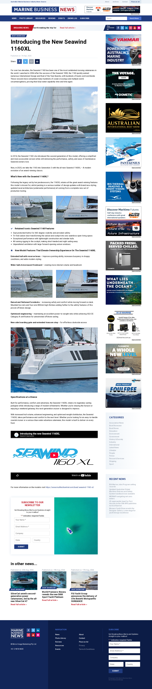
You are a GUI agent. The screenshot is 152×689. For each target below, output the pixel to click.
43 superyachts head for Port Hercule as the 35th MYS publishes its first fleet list (122, 503)
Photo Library (26, 18)
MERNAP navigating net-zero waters (120, 498)
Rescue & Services (116, 458)
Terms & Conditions (87, 649)
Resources (40, 18)
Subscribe (84, 18)
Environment (114, 434)
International (114, 445)
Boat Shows (114, 428)
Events (61, 18)
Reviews (51, 18)
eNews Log (72, 18)
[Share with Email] (31, 61)
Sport (111, 464)
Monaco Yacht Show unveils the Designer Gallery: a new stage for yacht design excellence (122, 510)
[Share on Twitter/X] (25, 61)
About (107, 2)
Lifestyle (112, 450)
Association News (116, 423)
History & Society (116, 439)
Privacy (82, 645)
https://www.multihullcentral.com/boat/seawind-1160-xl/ (70, 487)
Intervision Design (117, 679)
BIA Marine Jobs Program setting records (122, 486)
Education (113, 431)
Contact (125, 2)
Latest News (114, 447)
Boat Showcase (115, 426)
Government (114, 437)
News (14, 18)
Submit (21, 547)
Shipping (112, 461)
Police (111, 456)
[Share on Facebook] (19, 61)
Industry (112, 442)
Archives (116, 2)
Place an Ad (135, 2)
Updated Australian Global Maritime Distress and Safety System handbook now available (122, 491)
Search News (134, 18)
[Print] (37, 61)
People (112, 453)
